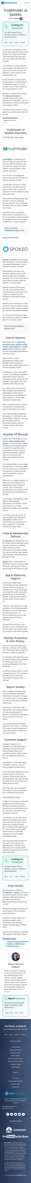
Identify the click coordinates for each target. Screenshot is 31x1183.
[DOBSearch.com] (9, 3)
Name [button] (5, 42)
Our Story (15, 1078)
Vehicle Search (15, 1056)
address (19, 344)
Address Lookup (15, 1064)
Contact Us (15, 1087)
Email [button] (11, 42)
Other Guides (15, 1067)
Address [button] (22, 42)
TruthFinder (7, 159)
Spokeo (5, 260)
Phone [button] (16, 42)
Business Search (15, 1053)
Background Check (15, 1050)
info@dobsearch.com (11, 1106)
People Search (15, 1047)
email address (14, 347)
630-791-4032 (9, 1108)
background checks (12, 96)
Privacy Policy (15, 1084)
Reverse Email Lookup (15, 1058)
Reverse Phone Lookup (15, 1061)
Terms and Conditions (15, 1081)
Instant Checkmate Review (17, 941)
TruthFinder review (11, 230)
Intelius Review (13, 946)
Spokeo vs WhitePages (16, 944)
